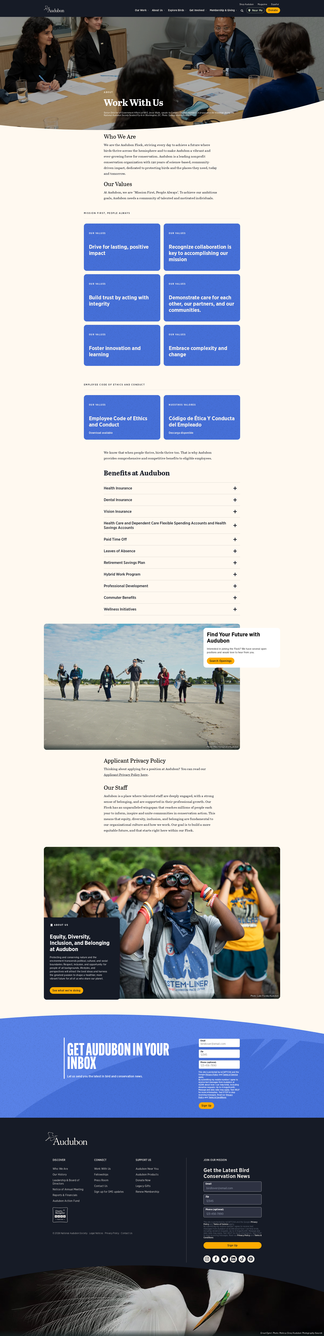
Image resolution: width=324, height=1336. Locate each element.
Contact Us (100, 1186)
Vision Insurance (118, 511)
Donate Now (143, 1180)
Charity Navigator (60, 1214)
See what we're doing (66, 990)
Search (242, 10)
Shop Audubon (246, 4)
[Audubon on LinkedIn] (233, 1259)
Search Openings (221, 661)
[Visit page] (142, 687)
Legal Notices (96, 1233)
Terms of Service (230, 1074)
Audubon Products (147, 1174)
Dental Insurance (118, 499)
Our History (60, 1174)
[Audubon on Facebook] (215, 1259)
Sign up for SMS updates (109, 1191)
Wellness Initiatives (120, 609)
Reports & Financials (65, 1195)
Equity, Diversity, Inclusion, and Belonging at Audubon (80, 942)
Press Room (101, 1180)
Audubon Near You (147, 1168)
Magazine (262, 4)
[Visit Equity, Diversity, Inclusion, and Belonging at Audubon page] (162, 923)
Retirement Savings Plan (124, 562)
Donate (273, 10)
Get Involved (197, 10)
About (108, 92)
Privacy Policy (212, 1074)
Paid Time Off (115, 539)
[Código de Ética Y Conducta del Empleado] (202, 417)
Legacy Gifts (143, 1186)
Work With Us (102, 1168)
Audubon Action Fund (66, 1200)
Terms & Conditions (217, 1097)
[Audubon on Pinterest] (250, 1259)
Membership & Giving (222, 10)
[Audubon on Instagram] (207, 1259)
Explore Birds (176, 10)
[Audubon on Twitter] (224, 1259)
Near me (257, 10)
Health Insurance (118, 488)
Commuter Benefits (120, 597)
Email (203, 1040)
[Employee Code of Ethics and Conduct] (122, 417)
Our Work (140, 10)
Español (275, 4)
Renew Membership (147, 1191)
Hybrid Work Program (122, 574)
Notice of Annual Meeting (68, 1189)
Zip (202, 1051)
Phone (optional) (208, 1062)
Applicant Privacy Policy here (126, 774)
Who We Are (60, 1168)
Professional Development (126, 585)
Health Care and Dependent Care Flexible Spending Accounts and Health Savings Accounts (165, 525)
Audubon (54, 9)
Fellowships (101, 1174)
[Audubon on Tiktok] (242, 1259)
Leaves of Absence (119, 551)
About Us (157, 10)
